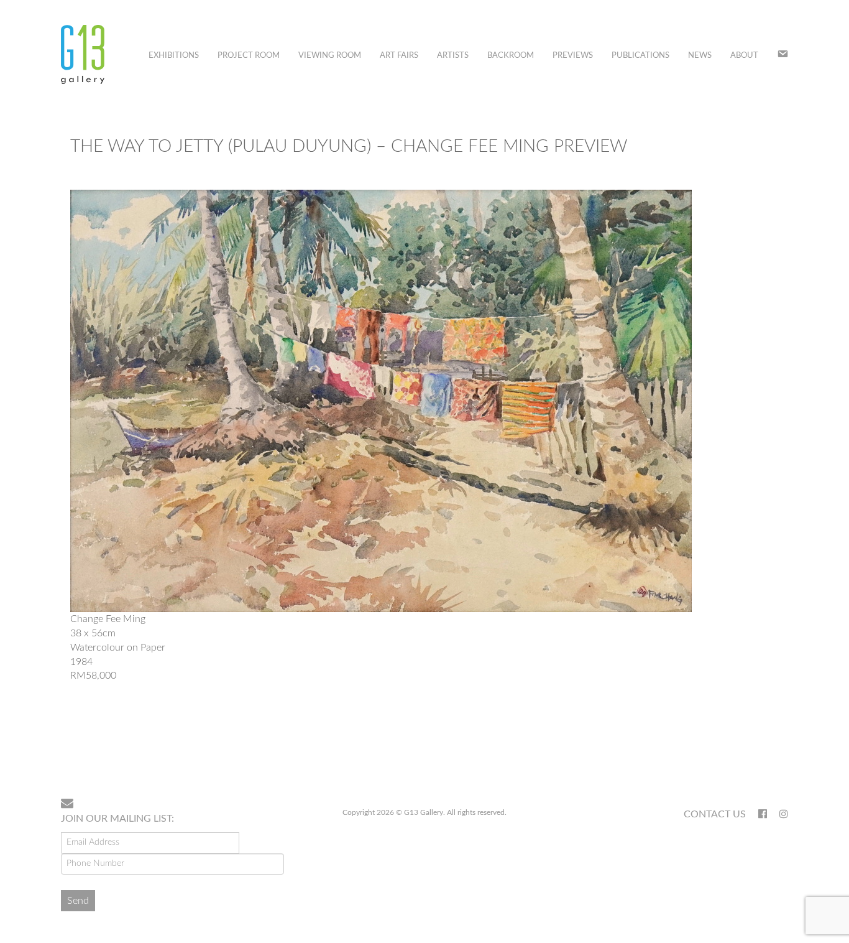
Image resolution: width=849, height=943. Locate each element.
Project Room (249, 56)
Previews (573, 56)
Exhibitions (174, 56)
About (744, 56)
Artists (453, 56)
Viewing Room (329, 56)
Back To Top (756, 748)
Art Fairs (399, 56)
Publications (640, 56)
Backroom (510, 56)
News (700, 56)
